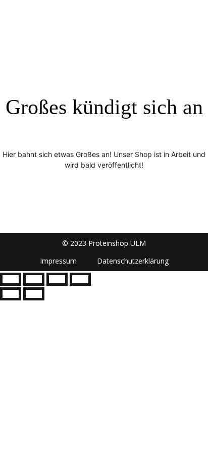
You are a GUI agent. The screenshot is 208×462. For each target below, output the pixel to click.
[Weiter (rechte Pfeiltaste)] (33, 293)
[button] (196, 16)
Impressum (58, 261)
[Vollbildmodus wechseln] (33, 279)
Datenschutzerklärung (133, 261)
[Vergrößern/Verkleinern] (10, 279)
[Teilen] (57, 279)
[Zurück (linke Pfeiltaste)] (10, 293)
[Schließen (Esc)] (80, 279)
